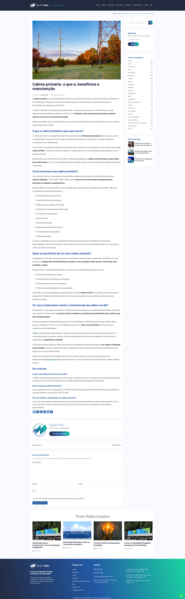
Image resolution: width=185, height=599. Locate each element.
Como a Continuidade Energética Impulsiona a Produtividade (137, 544)
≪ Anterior (36, 445)
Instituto (119, 5)
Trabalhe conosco (77, 590)
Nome (35, 484)
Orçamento (75, 587)
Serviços (111, 5)
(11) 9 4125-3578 (98, 573)
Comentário (37, 462)
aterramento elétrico (54, 227)
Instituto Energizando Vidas (81, 581)
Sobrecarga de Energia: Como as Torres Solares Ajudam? (76, 543)
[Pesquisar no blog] (150, 23)
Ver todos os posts (59, 434)
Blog (146, 5)
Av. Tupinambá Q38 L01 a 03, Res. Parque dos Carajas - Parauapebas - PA (138, 576)
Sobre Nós (75, 572)
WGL (36, 333)
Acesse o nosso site (52, 359)
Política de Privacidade (81, 598)
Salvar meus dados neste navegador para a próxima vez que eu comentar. (59, 498)
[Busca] (151, 5)
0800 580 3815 (98, 569)
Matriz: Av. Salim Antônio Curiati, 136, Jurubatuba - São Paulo (105, 581)
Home (98, 5)
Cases (74, 575)
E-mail (80, 484)
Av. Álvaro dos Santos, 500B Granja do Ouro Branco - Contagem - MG (137, 570)
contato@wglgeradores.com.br (103, 576)
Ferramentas (137, 5)
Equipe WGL (44, 95)
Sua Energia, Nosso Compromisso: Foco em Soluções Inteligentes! (46, 545)
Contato (127, 5)
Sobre (104, 5)
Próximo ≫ (116, 445)
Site (33, 491)
